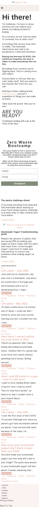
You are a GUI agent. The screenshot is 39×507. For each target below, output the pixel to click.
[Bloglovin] (33, 8)
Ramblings (5, 410)
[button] (8, 220)
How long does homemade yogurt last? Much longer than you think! (17, 448)
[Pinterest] (29, 8)
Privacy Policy (6, 500)
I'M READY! (19, 183)
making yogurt (9, 93)
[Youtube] (31, 8)
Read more (6, 293)
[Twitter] (24, 8)
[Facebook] (22, 8)
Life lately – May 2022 (14, 303)
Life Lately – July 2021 (14, 412)
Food (3, 442)
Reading (4, 374)
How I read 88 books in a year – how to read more (19, 378)
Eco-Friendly (6, 334)
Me (2, 268)
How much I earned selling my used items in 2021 (17, 338)
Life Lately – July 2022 (14, 270)
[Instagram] (26, 8)
